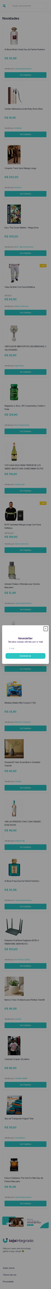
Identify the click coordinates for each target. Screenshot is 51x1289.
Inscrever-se (25, 656)
